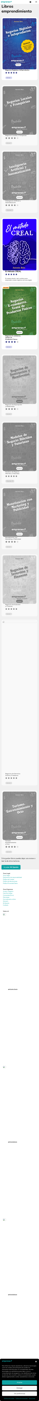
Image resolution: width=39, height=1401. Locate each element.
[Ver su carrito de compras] (30, 2)
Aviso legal (32, 1398)
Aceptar (19, 1382)
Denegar (19, 1388)
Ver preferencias (19, 1394)
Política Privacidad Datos (10, 883)
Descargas (6, 897)
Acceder (11, 867)
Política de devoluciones (10, 881)
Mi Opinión (6, 903)
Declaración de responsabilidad (12, 877)
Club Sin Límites (7, 893)
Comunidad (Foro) (8, 895)
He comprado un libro (9, 899)
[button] (36, 1362)
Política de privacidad (22, 1398)
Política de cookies (9, 1398)
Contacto (5, 905)
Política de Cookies (8, 879)
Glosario (5, 901)
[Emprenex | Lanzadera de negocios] (6, 2)
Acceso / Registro (8, 891)
